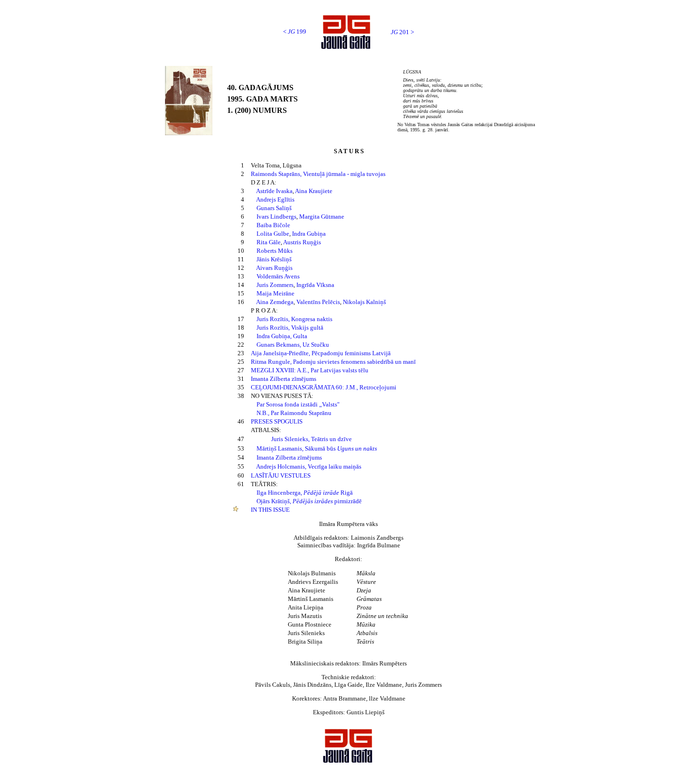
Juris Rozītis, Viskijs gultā (290, 327)
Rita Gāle (269, 242)
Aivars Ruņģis (274, 267)
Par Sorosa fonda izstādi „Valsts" (298, 404)
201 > (402, 32)
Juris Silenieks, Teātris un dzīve (311, 439)
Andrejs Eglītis (275, 199)
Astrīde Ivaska (274, 190)
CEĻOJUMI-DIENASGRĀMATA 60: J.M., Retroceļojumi (323, 387)
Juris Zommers (275, 284)
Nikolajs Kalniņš (364, 301)
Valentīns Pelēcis (318, 301)
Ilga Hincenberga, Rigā (305, 492)
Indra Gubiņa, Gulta (282, 336)
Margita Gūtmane (321, 216)
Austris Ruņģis (302, 242)
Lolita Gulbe (273, 233)
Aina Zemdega (274, 301)
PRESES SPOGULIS (277, 421)
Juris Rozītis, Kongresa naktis (294, 319)
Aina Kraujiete (313, 190)
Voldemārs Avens (278, 276)
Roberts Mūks (275, 250)
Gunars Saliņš (274, 208)
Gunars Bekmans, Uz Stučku (293, 344)
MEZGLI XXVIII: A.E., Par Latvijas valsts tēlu (309, 370)
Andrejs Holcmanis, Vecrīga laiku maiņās (308, 466)
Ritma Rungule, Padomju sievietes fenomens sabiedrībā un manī (333, 361)
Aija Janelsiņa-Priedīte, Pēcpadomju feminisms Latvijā (321, 353)
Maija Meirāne (275, 293)
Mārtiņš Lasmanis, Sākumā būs (317, 448)
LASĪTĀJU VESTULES (281, 475)
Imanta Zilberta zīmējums (283, 378)
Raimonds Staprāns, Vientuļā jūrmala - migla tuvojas (318, 173)
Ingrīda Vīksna (315, 284)
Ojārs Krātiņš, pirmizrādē (309, 501)
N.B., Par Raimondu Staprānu (294, 412)
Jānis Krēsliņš (274, 259)
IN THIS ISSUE (270, 509)
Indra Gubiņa (309, 233)
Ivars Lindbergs (276, 216)
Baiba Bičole (273, 225)
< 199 (294, 31)
